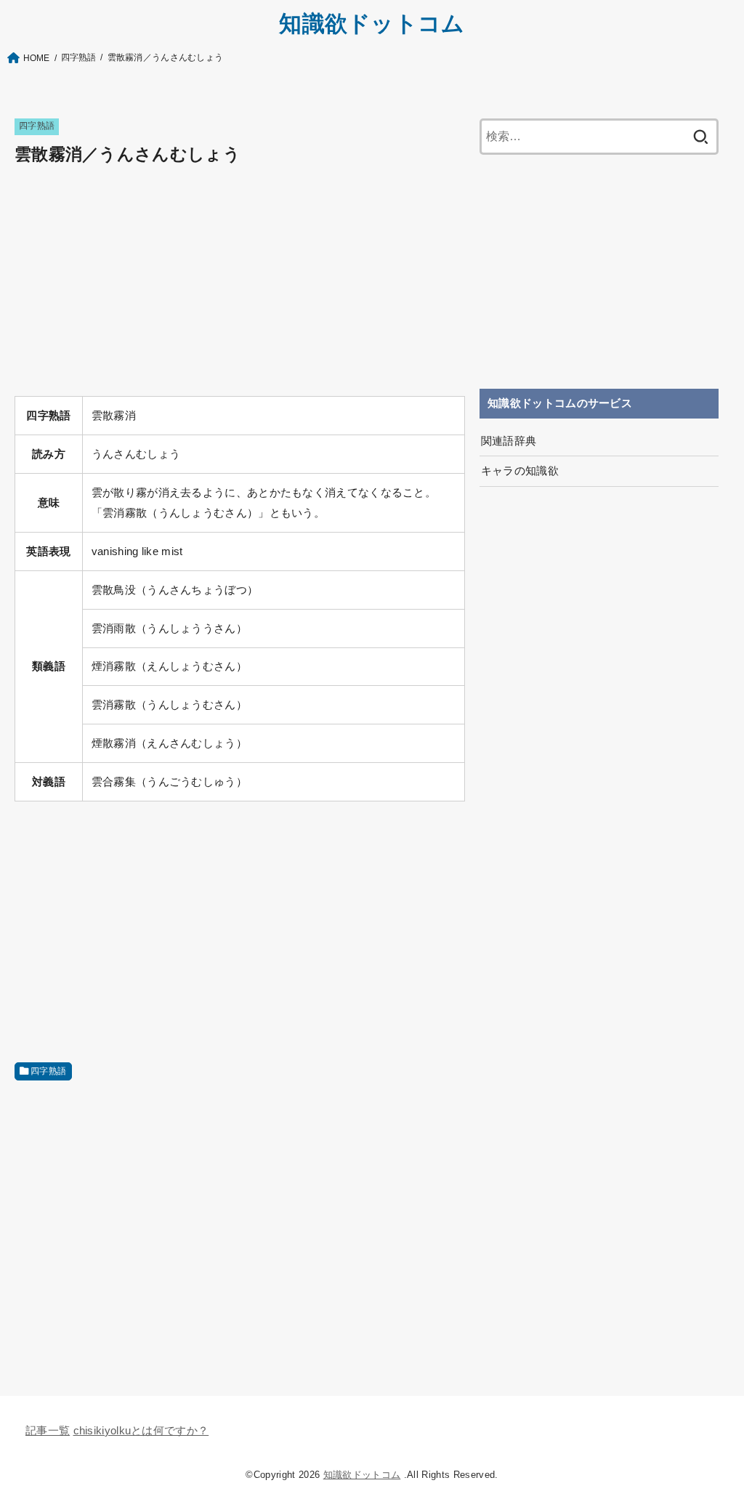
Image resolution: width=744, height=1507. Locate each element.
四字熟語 (36, 126)
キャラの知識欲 (520, 471)
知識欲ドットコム (371, 23)
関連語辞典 (509, 441)
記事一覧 (47, 1431)
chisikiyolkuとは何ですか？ (141, 1431)
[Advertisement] (240, 282)
